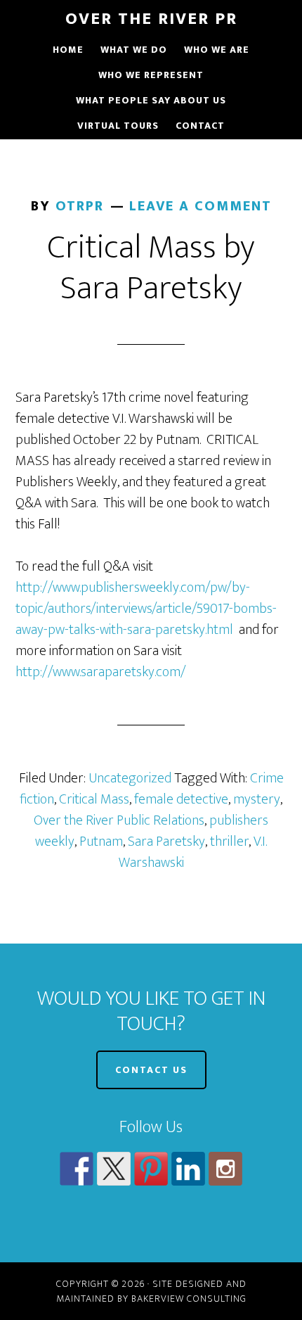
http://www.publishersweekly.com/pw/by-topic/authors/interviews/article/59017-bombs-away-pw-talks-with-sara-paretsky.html (146, 609)
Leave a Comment (200, 206)
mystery (256, 799)
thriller (229, 841)
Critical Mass (94, 799)
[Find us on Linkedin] (188, 1169)
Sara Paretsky (166, 841)
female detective (181, 799)
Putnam (101, 841)
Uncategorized (129, 778)
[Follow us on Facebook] (76, 1169)
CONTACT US (151, 1070)
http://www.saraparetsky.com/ (100, 672)
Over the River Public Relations (119, 820)
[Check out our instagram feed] (225, 1169)
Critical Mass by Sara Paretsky (151, 268)
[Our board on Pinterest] (151, 1169)
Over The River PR (151, 19)
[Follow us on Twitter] (114, 1169)
